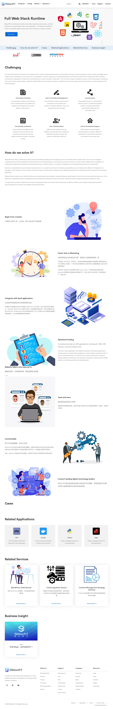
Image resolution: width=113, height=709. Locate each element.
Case (94, 676)
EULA (92, 703)
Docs (59, 676)
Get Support (61, 673)
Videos (95, 683)
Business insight (98, 48)
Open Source (62, 692)
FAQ (59, 680)
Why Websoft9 (44, 673)
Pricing (42, 680)
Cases (44, 48)
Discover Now (20, 603)
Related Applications (60, 48)
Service (42, 689)
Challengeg (11, 48)
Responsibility (79, 686)
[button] (12, 48)
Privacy (74, 703)
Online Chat (61, 686)
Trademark (83, 703)
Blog (94, 673)
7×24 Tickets (61, 683)
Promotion (43, 683)
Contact (77, 689)
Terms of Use (101, 703)
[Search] (79, 4)
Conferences (79, 683)
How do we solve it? (29, 48)
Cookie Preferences (100, 705)
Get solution (11, 34)
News (77, 680)
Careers (77, 676)
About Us (78, 673)
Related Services (80, 48)
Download (96, 686)
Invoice (60, 689)
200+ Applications (45, 686)
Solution (42, 676)
